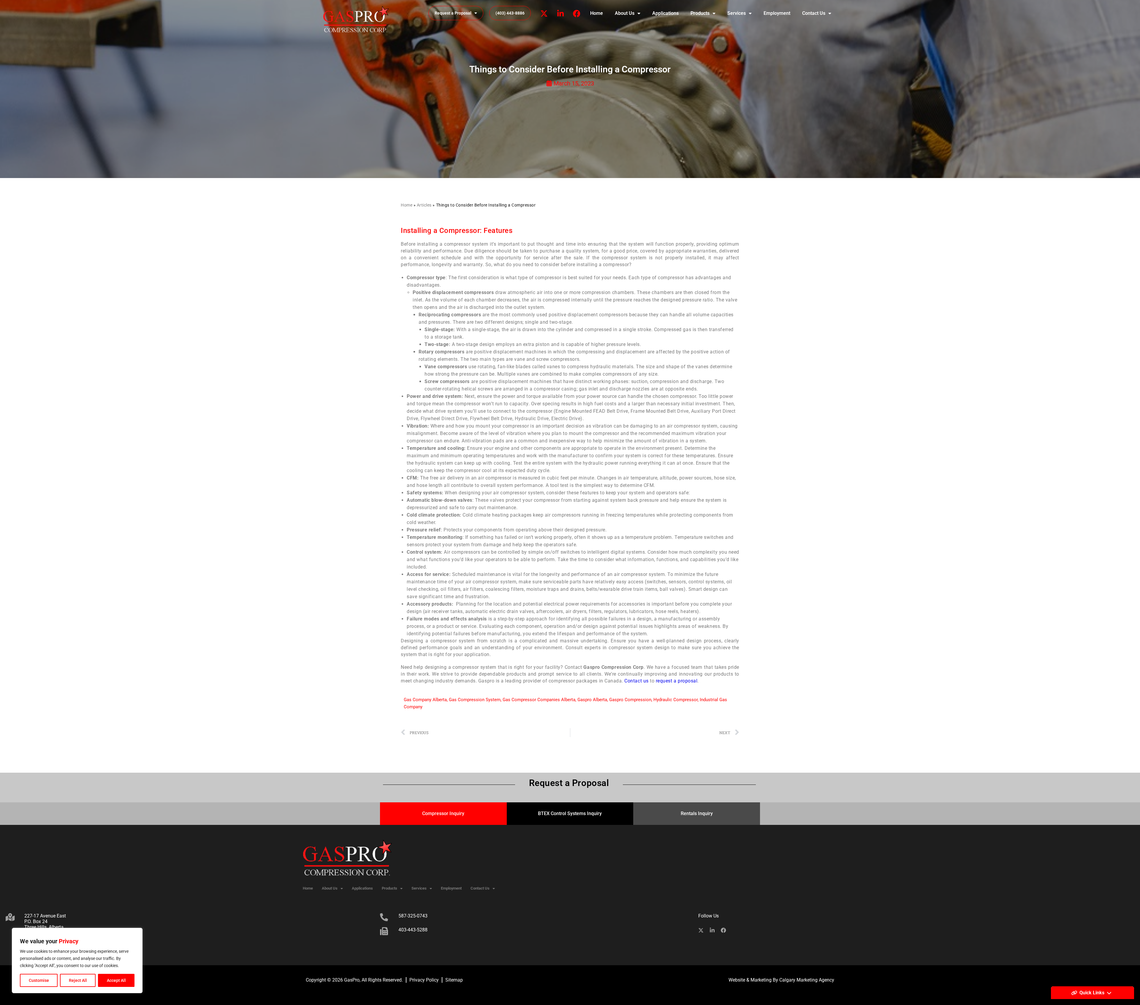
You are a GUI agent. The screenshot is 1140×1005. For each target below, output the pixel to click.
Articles (424, 205)
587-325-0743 (413, 916)
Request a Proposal (453, 13)
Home (596, 13)
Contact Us (813, 13)
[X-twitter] (544, 13)
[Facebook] (576, 13)
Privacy (68, 941)
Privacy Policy (424, 980)
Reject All (78, 980)
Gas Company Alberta (425, 699)
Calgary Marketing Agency (806, 980)
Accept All (116, 980)
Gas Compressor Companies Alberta (539, 699)
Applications (665, 13)
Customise (39, 980)
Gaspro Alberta (592, 699)
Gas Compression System (475, 699)
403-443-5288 (413, 930)
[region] (77, 960)
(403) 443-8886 (510, 13)
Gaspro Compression (630, 699)
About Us (624, 13)
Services (736, 13)
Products (700, 13)
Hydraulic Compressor (675, 699)
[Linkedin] (560, 13)
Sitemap (454, 980)
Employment (777, 13)
